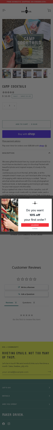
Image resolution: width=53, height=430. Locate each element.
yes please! (35, 225)
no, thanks (34, 228)
